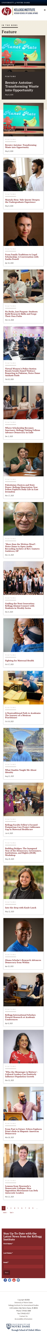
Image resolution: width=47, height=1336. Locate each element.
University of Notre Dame (23, 1302)
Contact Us (24, 1316)
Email (6, 1262)
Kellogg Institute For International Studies (23, 1305)
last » (12, 1212)
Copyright (21, 1300)
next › (5, 1212)
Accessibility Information (23, 1319)
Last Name (8, 1253)
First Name (8, 1244)
